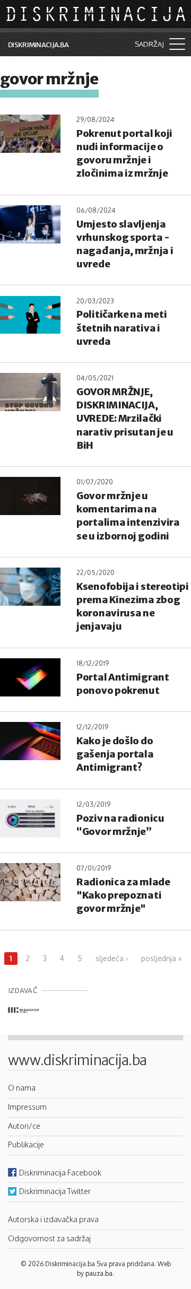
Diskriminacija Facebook (60, 1172)
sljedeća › (112, 958)
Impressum (27, 1106)
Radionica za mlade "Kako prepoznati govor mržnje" (123, 895)
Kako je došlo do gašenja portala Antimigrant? (115, 754)
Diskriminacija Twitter (55, 1191)
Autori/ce (24, 1125)
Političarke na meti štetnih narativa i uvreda (121, 327)
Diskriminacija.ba (38, 44)
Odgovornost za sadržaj (49, 1238)
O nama (22, 1087)
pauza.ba (98, 1273)
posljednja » (161, 958)
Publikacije (26, 1144)
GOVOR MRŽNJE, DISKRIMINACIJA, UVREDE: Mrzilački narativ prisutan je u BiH (124, 418)
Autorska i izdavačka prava (53, 1219)
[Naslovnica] (96, 13)
